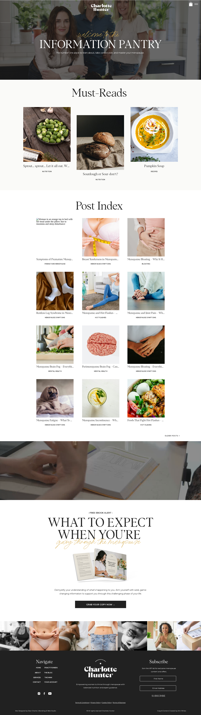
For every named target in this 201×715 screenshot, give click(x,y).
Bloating (146, 264)
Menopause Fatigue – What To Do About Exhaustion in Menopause (73, 420)
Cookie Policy (107, 703)
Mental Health (55, 371)
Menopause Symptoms (101, 264)
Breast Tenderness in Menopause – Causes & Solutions (112, 259)
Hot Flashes (100, 318)
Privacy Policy (95, 703)
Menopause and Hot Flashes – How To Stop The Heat (111, 313)
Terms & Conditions (82, 703)
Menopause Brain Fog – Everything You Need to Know (65, 366)
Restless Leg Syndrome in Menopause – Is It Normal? (65, 313)
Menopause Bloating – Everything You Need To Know (156, 366)
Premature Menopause (55, 264)
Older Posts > (172, 436)
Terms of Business (119, 703)
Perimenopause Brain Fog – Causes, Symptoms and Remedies (116, 366)
